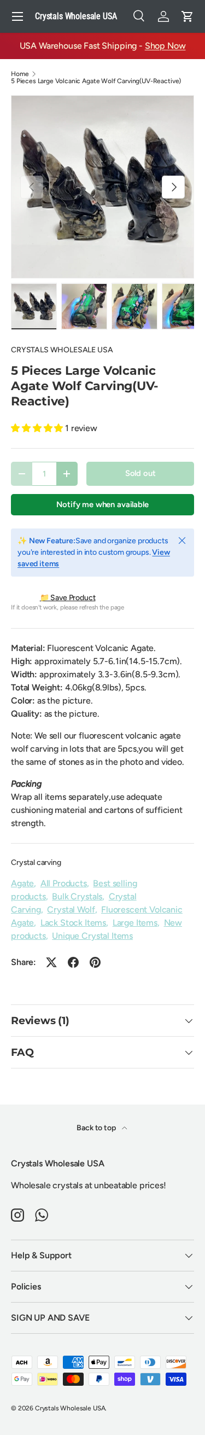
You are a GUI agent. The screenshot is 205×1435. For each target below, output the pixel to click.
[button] (187, 16)
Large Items (135, 922)
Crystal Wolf (71, 909)
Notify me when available (102, 504)
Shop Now (165, 45)
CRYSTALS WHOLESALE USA (62, 350)
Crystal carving (36, 862)
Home (19, 74)
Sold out (140, 473)
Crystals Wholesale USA (70, 1408)
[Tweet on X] (51, 962)
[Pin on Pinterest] (95, 962)
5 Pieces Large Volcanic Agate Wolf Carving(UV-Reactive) (96, 81)
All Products (63, 883)
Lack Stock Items (73, 922)
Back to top (97, 1127)
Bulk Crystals (77, 896)
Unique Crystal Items (92, 936)
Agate (22, 883)
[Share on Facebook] (73, 962)
